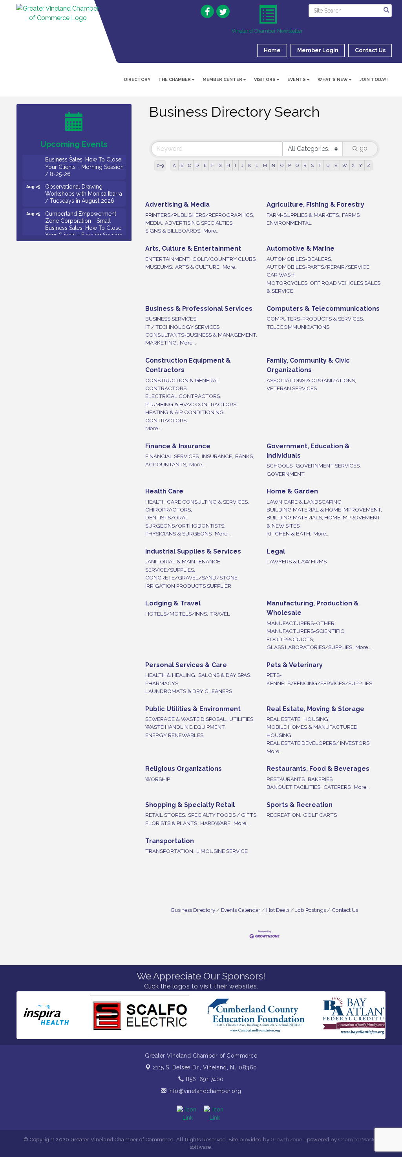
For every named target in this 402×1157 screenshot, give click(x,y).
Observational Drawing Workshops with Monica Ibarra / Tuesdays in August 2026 (83, 181)
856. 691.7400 (204, 1079)
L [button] (257, 165)
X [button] (353, 165)
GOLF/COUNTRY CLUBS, (224, 259)
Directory (137, 79)
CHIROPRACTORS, (168, 509)
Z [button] (368, 165)
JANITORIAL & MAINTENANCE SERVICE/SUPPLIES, (182, 565)
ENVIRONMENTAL (289, 223)
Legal (276, 551)
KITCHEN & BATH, (289, 533)
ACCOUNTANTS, (166, 464)
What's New (333, 79)
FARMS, (351, 215)
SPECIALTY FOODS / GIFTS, (223, 815)
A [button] (174, 165)
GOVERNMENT (286, 474)
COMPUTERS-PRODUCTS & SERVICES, (315, 318)
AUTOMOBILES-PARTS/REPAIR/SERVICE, (319, 267)
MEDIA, (154, 223)
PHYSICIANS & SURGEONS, (179, 533)
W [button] (344, 165)
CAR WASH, (281, 274)
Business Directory (193, 910)
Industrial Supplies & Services (193, 551)
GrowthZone (286, 1139)
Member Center (222, 79)
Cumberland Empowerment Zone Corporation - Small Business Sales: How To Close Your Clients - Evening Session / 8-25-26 (83, 215)
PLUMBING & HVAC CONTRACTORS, (191, 404)
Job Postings (310, 910)
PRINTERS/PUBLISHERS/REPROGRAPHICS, (199, 215)
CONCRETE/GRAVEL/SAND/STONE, (192, 577)
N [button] (273, 165)
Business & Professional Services (198, 308)
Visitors (265, 79)
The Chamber (174, 79)
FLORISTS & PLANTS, (171, 823)
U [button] (328, 165)
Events (296, 79)
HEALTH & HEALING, (170, 675)
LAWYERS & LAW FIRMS (297, 561)
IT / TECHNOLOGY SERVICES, (183, 327)
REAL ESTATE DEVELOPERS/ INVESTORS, (319, 743)
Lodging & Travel (173, 603)
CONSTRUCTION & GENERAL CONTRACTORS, (182, 384)
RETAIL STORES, (165, 815)
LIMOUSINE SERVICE (222, 851)
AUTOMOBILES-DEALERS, (299, 259)
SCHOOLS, (280, 465)
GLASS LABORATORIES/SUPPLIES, (310, 647)
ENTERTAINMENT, (167, 259)
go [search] (363, 148)
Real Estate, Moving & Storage (315, 709)
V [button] (336, 165)
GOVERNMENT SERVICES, (328, 465)
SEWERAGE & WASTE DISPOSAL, (186, 719)
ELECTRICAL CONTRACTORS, (183, 396)
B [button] (182, 165)
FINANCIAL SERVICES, (172, 456)
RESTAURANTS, (286, 779)
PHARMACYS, (162, 683)
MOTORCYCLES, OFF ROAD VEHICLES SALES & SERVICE (323, 287)
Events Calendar (240, 910)
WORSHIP (157, 779)
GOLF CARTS (320, 815)
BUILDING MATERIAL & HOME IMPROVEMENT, (324, 509)
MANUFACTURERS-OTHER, (301, 623)
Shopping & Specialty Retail (190, 805)
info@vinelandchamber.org (203, 1091)
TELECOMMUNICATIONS (298, 327)
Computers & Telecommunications (323, 308)
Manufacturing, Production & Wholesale (313, 608)
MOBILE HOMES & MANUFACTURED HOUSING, (312, 731)
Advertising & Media (177, 204)
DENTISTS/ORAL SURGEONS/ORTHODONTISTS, (185, 521)
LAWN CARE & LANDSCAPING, (305, 502)
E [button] (205, 165)
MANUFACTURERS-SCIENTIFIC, (306, 631)
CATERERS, (337, 787)
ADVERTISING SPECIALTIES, (199, 223)
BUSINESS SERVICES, (171, 318)
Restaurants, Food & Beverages (318, 768)
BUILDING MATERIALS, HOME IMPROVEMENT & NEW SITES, (323, 521)
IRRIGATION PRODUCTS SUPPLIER (188, 586)
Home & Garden (292, 491)
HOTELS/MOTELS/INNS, (176, 614)
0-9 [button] (160, 165)
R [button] (304, 165)
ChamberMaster (358, 1139)
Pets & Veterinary (295, 665)
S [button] (312, 165)
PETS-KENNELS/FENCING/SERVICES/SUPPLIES (319, 679)
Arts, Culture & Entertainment (193, 248)
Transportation (169, 841)
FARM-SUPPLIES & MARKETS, (303, 215)
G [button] (220, 165)
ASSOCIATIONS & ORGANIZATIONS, (311, 380)
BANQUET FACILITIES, (294, 787)
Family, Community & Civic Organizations (308, 365)
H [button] (228, 165)
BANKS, (244, 456)
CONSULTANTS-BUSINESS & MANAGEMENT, (201, 335)
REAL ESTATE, (284, 719)
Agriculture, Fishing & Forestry (315, 204)
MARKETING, (161, 342)
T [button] (319, 165)
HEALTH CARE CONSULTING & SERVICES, (197, 502)
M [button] (265, 165)
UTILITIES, (241, 719)
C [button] (189, 165)
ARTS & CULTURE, (198, 267)
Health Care (164, 491)
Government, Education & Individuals (308, 450)
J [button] (242, 165)
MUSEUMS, (159, 267)
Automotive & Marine (300, 248)
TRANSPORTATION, (169, 851)
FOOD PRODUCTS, (290, 639)
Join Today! (373, 79)
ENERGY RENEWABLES (174, 735)
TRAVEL (220, 614)
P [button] (289, 165)
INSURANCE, (217, 456)
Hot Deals (277, 910)
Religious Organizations (183, 768)
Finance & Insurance (177, 446)
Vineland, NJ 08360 (205, 1067)
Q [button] (297, 165)
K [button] (249, 165)
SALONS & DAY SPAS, (224, 675)
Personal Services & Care (186, 665)
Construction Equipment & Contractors (188, 365)
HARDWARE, (216, 823)
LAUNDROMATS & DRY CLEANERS (188, 691)
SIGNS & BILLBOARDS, (173, 230)
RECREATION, (284, 815)
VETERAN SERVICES (292, 388)
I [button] (235, 165)
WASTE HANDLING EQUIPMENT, (185, 727)
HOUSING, (316, 719)
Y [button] (360, 165)
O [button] (281, 165)
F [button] (212, 165)
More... (211, 230)
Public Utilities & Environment (193, 709)
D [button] (197, 165)
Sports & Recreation (300, 805)
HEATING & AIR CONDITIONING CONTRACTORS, (184, 416)
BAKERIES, (321, 779)
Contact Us (345, 910)
